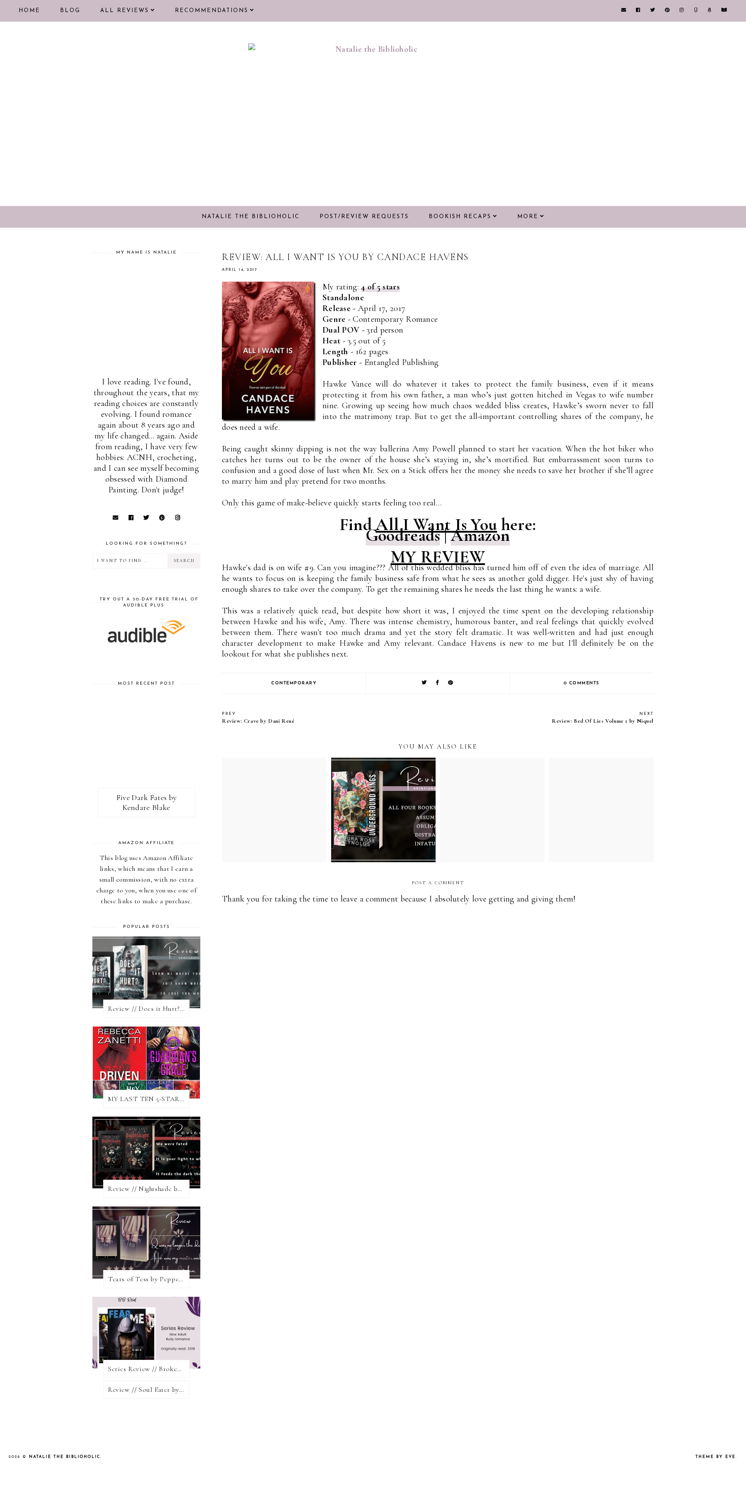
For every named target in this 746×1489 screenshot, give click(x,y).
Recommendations (211, 10)
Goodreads (403, 535)
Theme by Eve (715, 1457)
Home (29, 10)
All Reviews (124, 10)
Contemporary (293, 683)
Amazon (480, 535)
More (527, 216)
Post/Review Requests (364, 216)
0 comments (582, 683)
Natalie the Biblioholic (251, 216)
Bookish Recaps (460, 216)
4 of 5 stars (380, 287)
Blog (70, 10)
